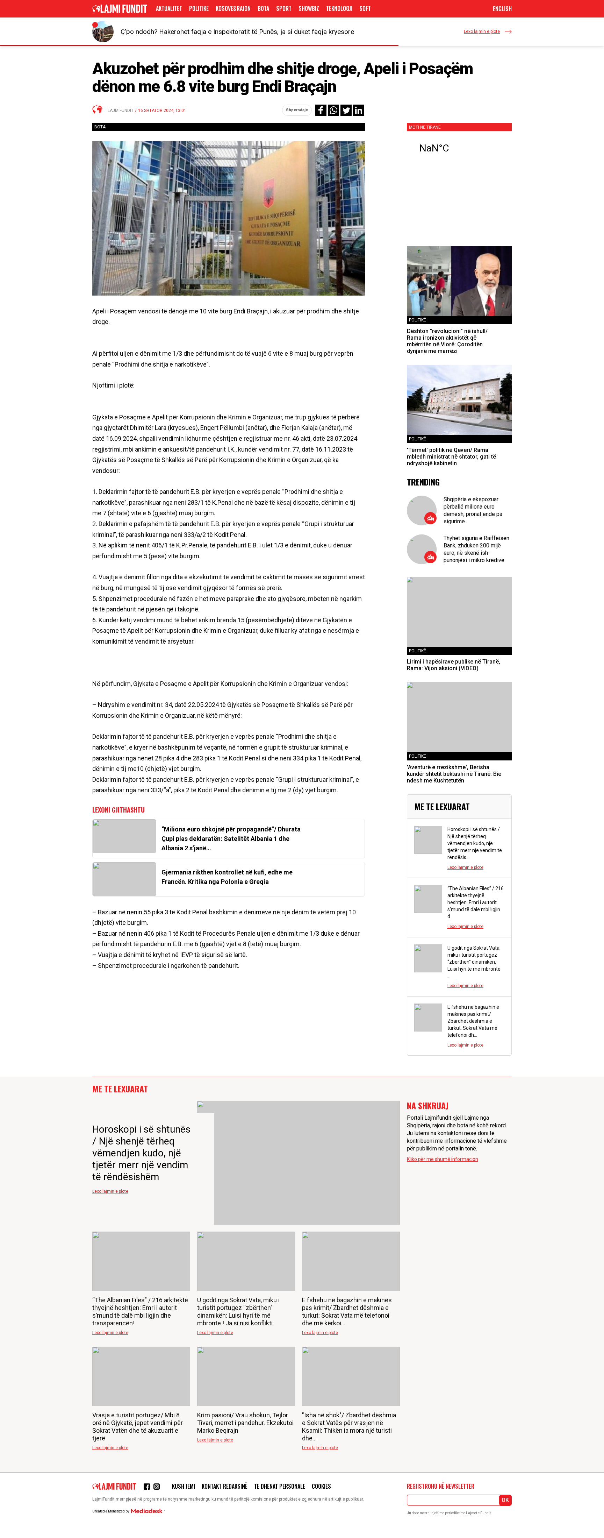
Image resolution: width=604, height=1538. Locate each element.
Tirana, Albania (459, 148)
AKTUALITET (169, 8)
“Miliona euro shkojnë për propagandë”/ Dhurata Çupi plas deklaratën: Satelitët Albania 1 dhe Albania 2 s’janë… (231, 838)
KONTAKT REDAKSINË (224, 1486)
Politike (199, 8)
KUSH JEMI (183, 1486)
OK (505, 1500)
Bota (263, 8)
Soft (365, 8)
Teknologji (339, 8)
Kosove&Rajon (233, 8)
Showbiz (309, 8)
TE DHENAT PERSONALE (279, 1486)
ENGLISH (502, 9)
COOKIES (321, 1486)
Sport (284, 8)
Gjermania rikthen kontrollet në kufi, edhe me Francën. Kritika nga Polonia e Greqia (227, 877)
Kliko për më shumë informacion (442, 1159)
